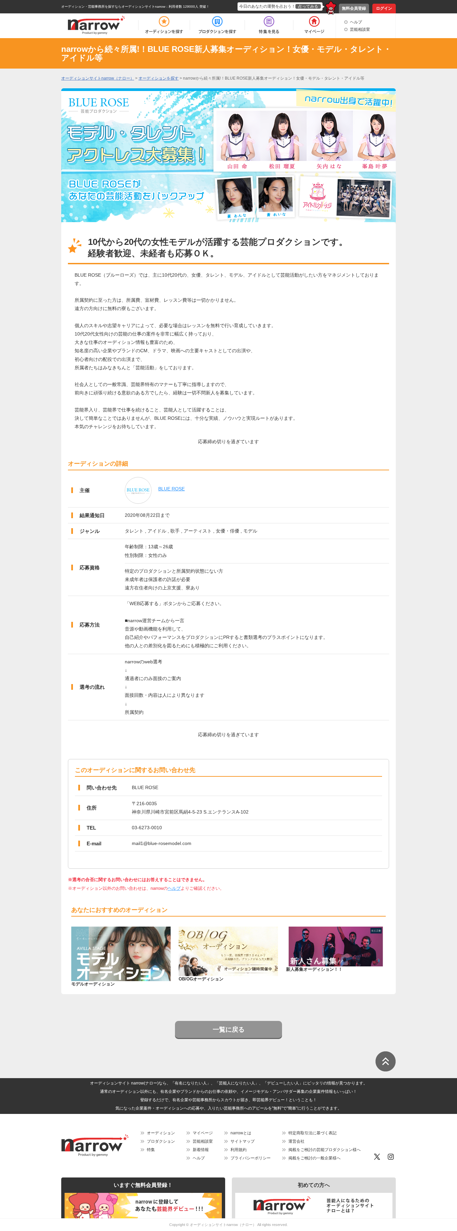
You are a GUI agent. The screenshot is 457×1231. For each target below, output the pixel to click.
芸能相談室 (360, 29)
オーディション (161, 1133)
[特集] (269, 25)
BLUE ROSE (171, 488)
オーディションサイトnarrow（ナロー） (223, 1225)
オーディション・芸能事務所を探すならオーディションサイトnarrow (113, 6)
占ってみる (308, 6)
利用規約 (239, 1149)
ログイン (384, 8)
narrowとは (241, 1133)
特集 (151, 1149)
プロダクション (161, 1141)
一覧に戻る (229, 1029)
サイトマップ (243, 1141)
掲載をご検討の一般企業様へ (314, 1158)
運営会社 (296, 1141)
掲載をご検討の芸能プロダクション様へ (324, 1149)
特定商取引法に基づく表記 (312, 1133)
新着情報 (201, 1149)
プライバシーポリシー (251, 1158)
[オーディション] (164, 25)
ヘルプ (356, 22)
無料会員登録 (354, 8)
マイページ (203, 1133)
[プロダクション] (217, 25)
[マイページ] (314, 25)
